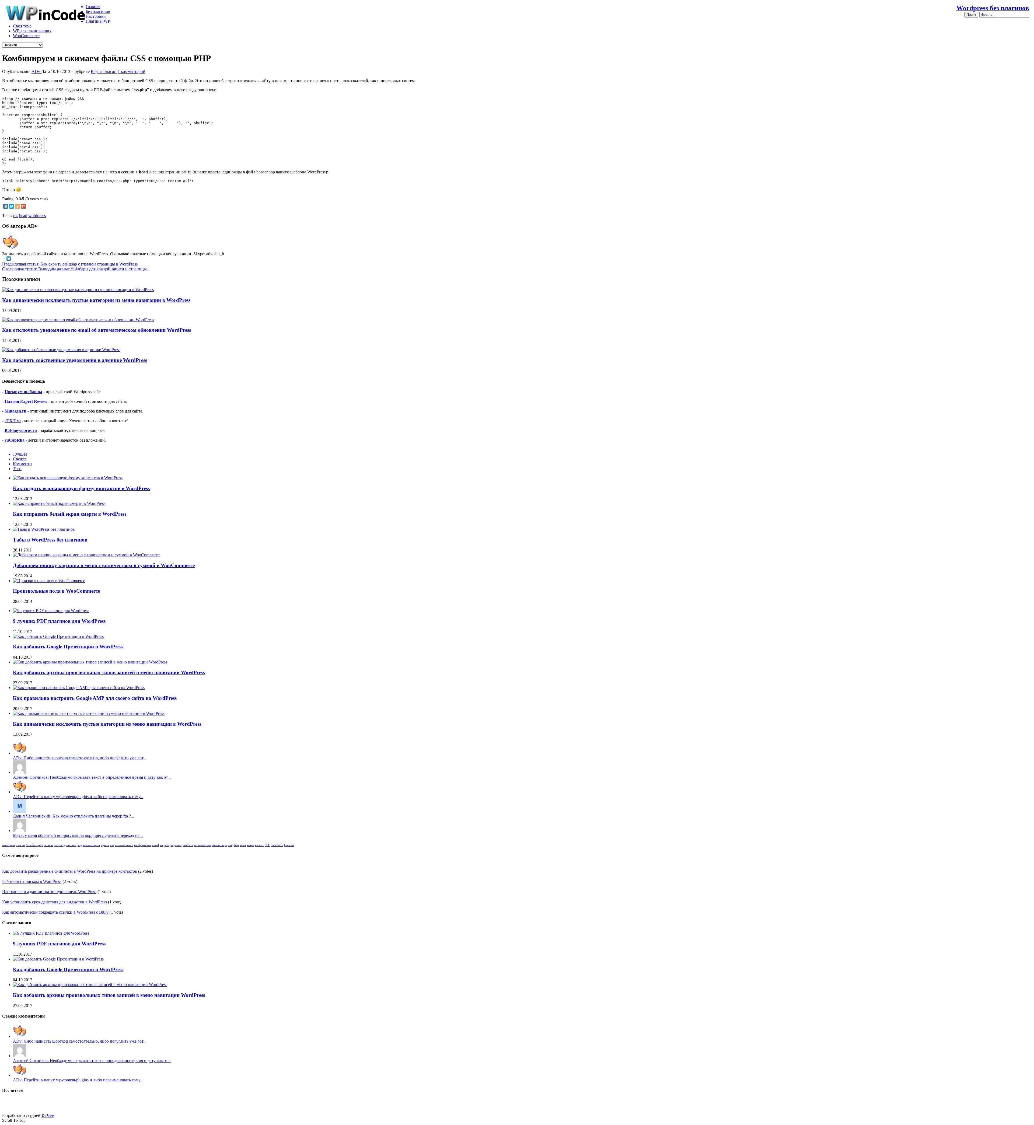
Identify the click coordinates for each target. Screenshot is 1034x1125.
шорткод (59, 845)
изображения (142, 845)
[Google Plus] (23, 206)
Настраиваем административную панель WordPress (49, 891)
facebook (277, 845)
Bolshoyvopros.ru (21, 430)
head (23, 215)
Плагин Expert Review (26, 401)
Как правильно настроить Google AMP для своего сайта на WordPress (95, 698)
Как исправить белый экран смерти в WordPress (69, 514)
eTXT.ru (13, 420)
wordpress (37, 215)
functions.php (34, 845)
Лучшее (20, 454)
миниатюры (219, 845)
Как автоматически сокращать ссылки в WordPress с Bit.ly (55, 912)
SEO (267, 845)
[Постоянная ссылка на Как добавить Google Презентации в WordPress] (58, 636)
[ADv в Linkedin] (8, 259)
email (155, 845)
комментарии (91, 845)
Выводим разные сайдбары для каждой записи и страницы (74, 269)
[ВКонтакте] (5, 206)
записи (48, 845)
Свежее (20, 459)
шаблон (188, 845)
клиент (259, 845)
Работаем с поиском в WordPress (31, 881)
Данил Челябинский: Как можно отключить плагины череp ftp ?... (73, 816)
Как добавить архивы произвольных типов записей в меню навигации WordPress (109, 672)
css (15, 215)
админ (105, 845)
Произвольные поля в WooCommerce (56, 591)
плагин (20, 845)
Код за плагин (104, 71)
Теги (17, 468)
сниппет (71, 845)
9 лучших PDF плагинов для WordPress (59, 621)
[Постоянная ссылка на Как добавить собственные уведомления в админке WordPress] (61, 349)
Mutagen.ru (15, 411)
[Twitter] (11, 206)
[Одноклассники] (17, 206)
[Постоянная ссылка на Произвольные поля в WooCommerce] (49, 580)
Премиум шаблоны (23, 391)
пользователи (202, 845)
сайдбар (233, 845)
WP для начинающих (32, 31)
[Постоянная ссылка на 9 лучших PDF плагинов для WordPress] (51, 610)
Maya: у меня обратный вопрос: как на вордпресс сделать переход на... (78, 835)
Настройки (96, 16)
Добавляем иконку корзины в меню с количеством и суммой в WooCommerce (104, 565)
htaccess (289, 845)
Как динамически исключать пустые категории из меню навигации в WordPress (96, 300)
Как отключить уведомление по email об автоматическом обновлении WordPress (96, 330)
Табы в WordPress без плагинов (50, 540)
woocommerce (124, 845)
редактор (176, 845)
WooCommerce (26, 35)
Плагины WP (98, 21)
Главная (93, 6)
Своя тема (22, 26)
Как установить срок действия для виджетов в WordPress (54, 902)
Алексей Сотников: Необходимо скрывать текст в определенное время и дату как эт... (92, 777)
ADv (36, 71)
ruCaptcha (15, 440)
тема (243, 845)
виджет (164, 845)
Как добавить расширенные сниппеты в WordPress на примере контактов (69, 871)
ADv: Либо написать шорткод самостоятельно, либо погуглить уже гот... (79, 758)
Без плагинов (98, 11)
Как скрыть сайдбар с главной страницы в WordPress (70, 264)
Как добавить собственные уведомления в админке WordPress (74, 360)
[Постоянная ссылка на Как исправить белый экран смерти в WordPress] (59, 503)
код (80, 845)
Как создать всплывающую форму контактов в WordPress (81, 488)
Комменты (22, 464)
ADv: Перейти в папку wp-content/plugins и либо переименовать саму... (78, 796)
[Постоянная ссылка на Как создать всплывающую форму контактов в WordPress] (68, 478)
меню (250, 845)
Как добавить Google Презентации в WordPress (68, 646)
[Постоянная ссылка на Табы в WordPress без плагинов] (44, 529)
